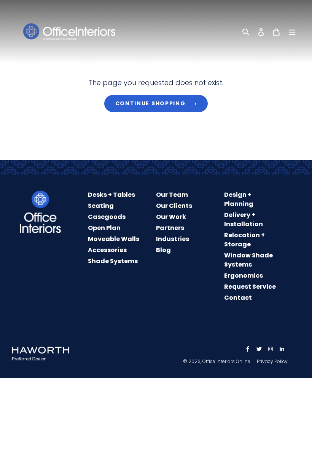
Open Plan (104, 227)
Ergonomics (243, 275)
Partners (170, 227)
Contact (238, 297)
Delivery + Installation (243, 219)
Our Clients (174, 205)
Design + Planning (238, 199)
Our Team (172, 194)
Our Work (171, 216)
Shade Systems (113, 261)
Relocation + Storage (244, 240)
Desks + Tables (111, 194)
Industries (172, 239)
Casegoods (107, 216)
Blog (163, 250)
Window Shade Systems (248, 260)
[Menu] (292, 31)
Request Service (250, 286)
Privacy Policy (272, 361)
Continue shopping (150, 103)
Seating (101, 205)
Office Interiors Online (226, 361)
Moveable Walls (113, 239)
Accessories (107, 250)
